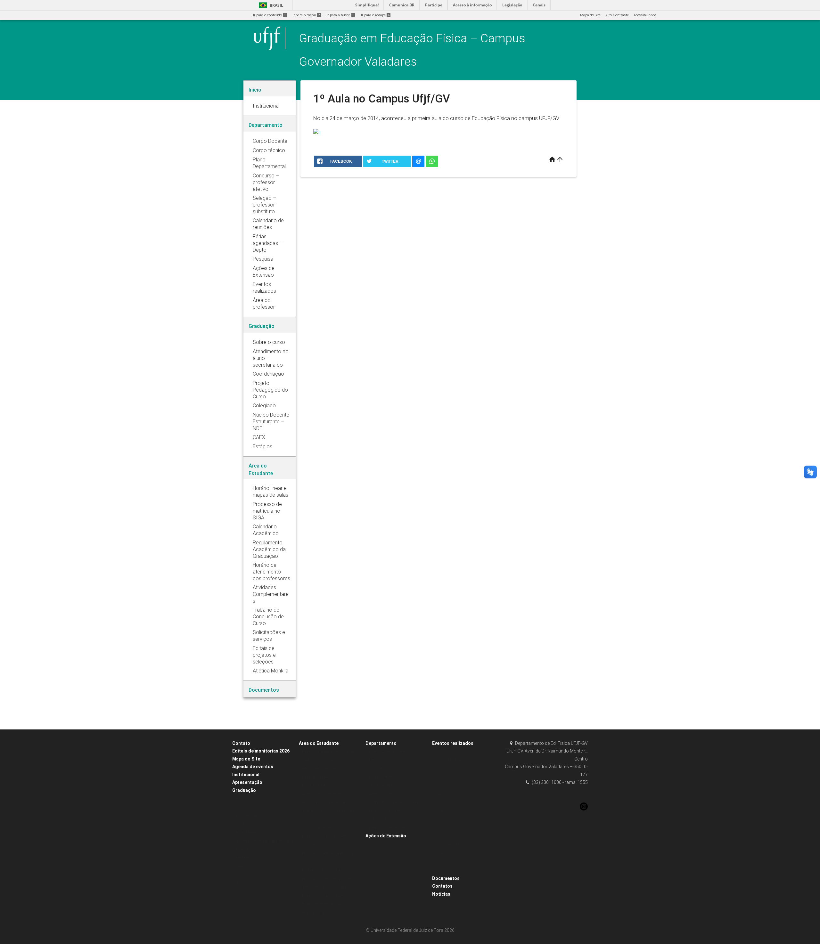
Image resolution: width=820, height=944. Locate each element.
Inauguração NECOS (452, 845)
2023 (439, 777)
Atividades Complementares (325, 802)
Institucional (245, 774)
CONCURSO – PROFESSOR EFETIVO (398, 802)
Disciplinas (244, 883)
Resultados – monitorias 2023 (326, 879)
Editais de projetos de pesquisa (328, 896)
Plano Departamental (386, 785)
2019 (439, 802)
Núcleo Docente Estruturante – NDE (264, 841)
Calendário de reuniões (388, 828)
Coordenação (246, 815)
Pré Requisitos (247, 858)
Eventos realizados (452, 743)
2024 (439, 862)
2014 (439, 853)
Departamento (381, 743)
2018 (439, 811)
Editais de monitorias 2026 (261, 750)
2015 (439, 836)
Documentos (446, 878)
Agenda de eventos (252, 766)
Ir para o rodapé (375, 15)
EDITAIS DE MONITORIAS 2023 (327, 870)
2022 (439, 751)
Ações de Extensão (385, 835)
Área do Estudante (319, 743)
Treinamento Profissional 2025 (327, 887)
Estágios (242, 875)
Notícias (441, 894)
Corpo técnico (380, 768)
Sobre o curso (246, 824)
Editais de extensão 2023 (322, 904)
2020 (439, 794)
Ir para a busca (340, 15)
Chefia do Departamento (389, 751)
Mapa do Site (590, 15)
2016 (439, 828)
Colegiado (243, 849)
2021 (439, 785)
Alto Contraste (617, 15)
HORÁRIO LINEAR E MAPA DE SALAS (331, 751)
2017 (439, 819)
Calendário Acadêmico (321, 760)
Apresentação (247, 782)
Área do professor (383, 794)
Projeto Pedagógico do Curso (259, 832)
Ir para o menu (306, 15)
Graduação (244, 790)
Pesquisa (376, 760)
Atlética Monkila (315, 913)
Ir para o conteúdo (269, 15)
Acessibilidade (645, 15)
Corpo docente (380, 777)
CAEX (239, 866)
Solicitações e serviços (320, 828)
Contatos (442, 886)
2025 (439, 870)
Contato (241, 743)
